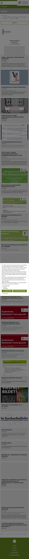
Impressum (5, 293)
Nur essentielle (6, 285)
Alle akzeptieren (7, 290)
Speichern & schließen (20, 290)
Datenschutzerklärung (14, 283)
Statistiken (5, 288)
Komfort (5, 287)
